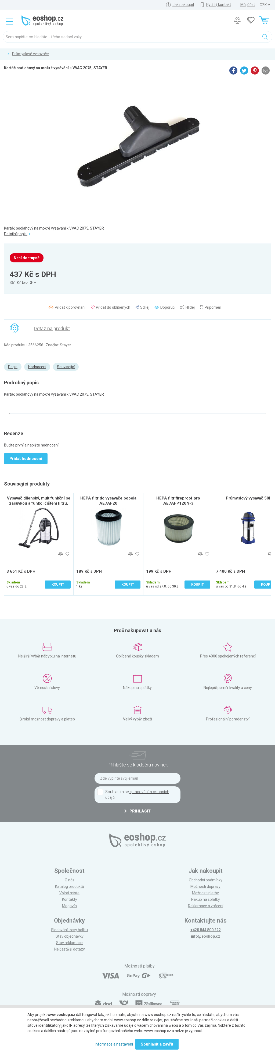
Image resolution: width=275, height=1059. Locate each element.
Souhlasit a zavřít (157, 1044)
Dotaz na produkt (52, 328)
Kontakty (69, 899)
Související (66, 367)
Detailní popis (15, 234)
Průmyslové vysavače (30, 54)
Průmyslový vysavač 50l (248, 498)
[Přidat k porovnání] (60, 554)
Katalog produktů (69, 886)
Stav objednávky (70, 936)
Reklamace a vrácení (205, 906)
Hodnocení (37, 367)
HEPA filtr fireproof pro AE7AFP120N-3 (178, 501)
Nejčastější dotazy (69, 949)
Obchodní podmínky (205, 880)
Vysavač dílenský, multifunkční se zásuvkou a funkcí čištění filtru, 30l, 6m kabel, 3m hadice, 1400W (38, 503)
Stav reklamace (69, 943)
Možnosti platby (205, 893)
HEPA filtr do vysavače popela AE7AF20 (108, 501)
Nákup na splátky (205, 899)
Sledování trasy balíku (69, 930)
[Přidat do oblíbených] (67, 554)
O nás (69, 880)
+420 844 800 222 (205, 930)
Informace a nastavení (114, 1044)
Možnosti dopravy (205, 886)
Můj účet (247, 4)
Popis (12, 367)
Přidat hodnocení (25, 458)
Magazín (69, 906)
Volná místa (69, 893)
